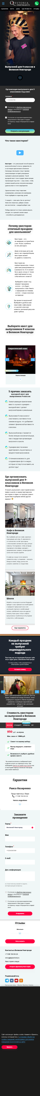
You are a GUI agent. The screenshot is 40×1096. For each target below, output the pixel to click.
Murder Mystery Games (25, 985)
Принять (9, 1047)
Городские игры (10, 985)
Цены (18, 9)
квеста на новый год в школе (22, 765)
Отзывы (36, 9)
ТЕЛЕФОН (8, 96)
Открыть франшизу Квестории (20, 967)
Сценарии (4, 9)
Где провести (26, 9)
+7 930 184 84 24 (21, 796)
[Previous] (7, 359)
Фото (12, 9)
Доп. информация (13, 870)
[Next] (33, 359)
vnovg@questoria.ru (12, 958)
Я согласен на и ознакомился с (19, 109)
